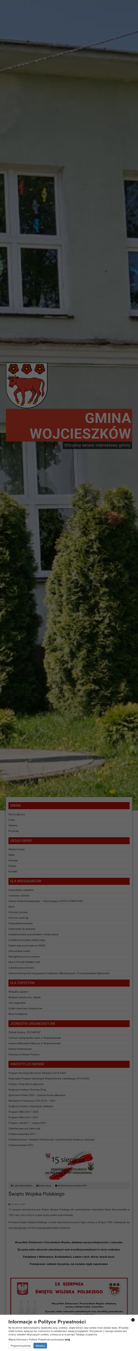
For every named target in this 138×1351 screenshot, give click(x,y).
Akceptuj (40, 1345)
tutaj (67, 1339)
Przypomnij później (21, 1345)
